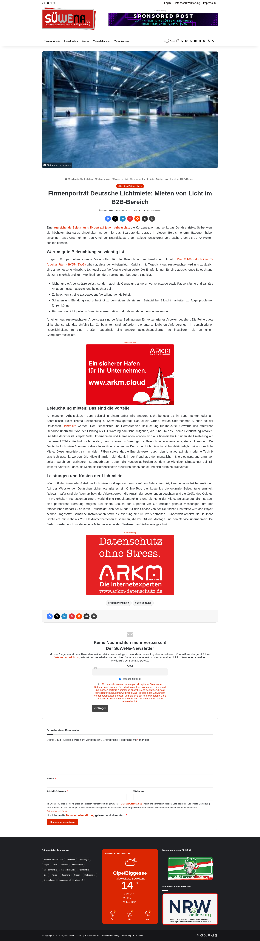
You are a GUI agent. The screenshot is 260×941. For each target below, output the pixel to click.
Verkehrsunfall (65, 880)
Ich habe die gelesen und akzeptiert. (88, 815)
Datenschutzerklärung (187, 3)
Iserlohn (64, 865)
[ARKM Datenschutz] (130, 564)
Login (167, 3)
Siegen (77, 875)
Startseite (73, 179)
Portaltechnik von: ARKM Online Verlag (102, 935)
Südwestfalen (90, 875)
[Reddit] (137, 219)
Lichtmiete (69, 426)
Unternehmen (49, 880)
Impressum (210, 3)
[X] (115, 219)
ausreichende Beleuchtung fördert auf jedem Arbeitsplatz (92, 227)
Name (51, 778)
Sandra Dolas (107, 210)
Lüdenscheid (77, 865)
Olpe (46, 875)
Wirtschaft (79, 880)
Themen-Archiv (52, 41)
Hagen (46, 865)
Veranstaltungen (101, 41)
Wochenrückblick (131, 678)
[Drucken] (152, 219)
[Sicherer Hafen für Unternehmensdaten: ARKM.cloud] (130, 374)
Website (138, 791)
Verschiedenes (121, 41)
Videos (85, 41)
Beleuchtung (143, 603)
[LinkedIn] (123, 219)
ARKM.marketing (160, 11)
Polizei (54, 875)
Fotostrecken (71, 41)
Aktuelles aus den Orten (53, 860)
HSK (55, 865)
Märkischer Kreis (68, 870)
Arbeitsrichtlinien (119, 603)
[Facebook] (108, 219)
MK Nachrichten (50, 870)
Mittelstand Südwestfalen (96, 179)
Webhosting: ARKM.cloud (132, 935)
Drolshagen (84, 860)
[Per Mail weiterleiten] (145, 219)
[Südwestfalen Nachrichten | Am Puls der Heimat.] (69, 18)
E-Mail (130, 666)
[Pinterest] (130, 219)
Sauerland (66, 875)
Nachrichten (84, 870)
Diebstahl (71, 860)
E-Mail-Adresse (57, 791)
